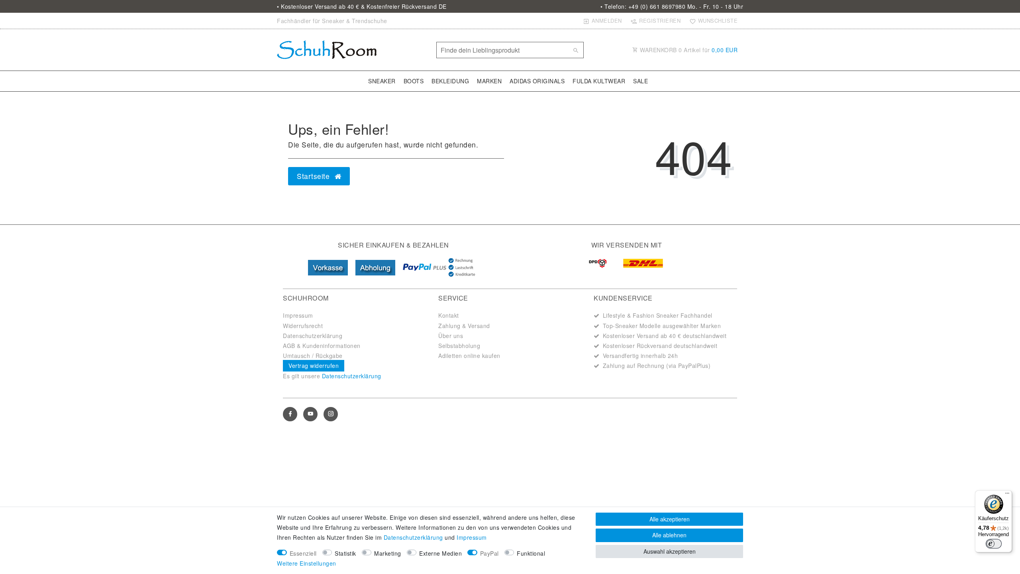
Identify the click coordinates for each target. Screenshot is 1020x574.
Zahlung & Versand (464, 326)
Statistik (345, 553)
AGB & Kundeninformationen (322, 346)
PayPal (489, 553)
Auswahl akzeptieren (669, 551)
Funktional (531, 553)
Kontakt (448, 315)
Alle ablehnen (669, 535)
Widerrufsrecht (303, 326)
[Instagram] (331, 414)
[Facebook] (290, 414)
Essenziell (303, 553)
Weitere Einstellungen (306, 563)
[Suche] (575, 50)
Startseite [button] (314, 176)
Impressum (298, 315)
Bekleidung (450, 81)
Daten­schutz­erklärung (413, 537)
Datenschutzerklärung (312, 336)
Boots (414, 81)
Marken (489, 81)
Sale (640, 81)
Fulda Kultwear (599, 81)
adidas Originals (537, 81)
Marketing (387, 553)
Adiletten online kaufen (469, 356)
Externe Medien (440, 553)
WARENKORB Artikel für (688, 50)
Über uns (450, 336)
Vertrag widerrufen (313, 366)
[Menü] (1007, 495)
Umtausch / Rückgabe (313, 356)
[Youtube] (310, 414)
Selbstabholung (459, 346)
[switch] (994, 543)
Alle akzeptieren (669, 519)
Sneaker (382, 81)
